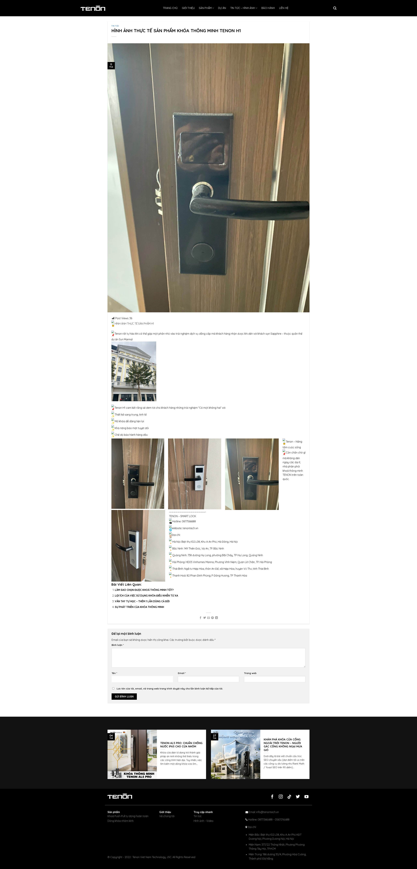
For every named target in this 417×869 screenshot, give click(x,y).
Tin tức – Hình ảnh (242, 8)
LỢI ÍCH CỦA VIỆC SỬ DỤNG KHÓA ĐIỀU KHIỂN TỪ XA (146, 595)
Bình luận (118, 645)
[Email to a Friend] (208, 617)
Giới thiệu (188, 8)
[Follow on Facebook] (271, 797)
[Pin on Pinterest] (212, 617)
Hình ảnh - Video (203, 820)
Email (182, 673)
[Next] (312, 756)
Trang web (250, 673)
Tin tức (115, 26)
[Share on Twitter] (204, 617)
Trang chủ (170, 8)
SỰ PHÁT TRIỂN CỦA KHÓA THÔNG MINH (139, 607)
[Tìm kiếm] (334, 8)
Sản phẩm (205, 8)
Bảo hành (268, 8)
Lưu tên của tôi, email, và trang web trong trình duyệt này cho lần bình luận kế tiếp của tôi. (170, 688)
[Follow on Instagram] (279, 797)
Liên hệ (283, 8)
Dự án (222, 8)
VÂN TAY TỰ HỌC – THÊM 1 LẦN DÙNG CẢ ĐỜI (142, 601)
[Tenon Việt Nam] (97, 8)
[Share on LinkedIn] (216, 617)
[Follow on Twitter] (296, 797)
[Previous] (105, 756)
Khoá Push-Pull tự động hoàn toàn (128, 816)
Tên (114, 673)
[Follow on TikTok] (288, 797)
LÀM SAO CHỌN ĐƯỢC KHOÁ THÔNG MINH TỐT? (144, 589)
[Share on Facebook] (200, 617)
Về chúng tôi (166, 816)
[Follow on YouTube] (305, 797)
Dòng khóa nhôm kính (121, 820)
